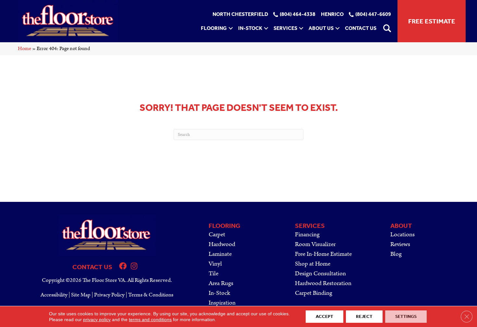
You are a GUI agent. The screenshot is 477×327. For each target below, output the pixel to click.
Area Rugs (221, 283)
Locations (402, 234)
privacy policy (97, 319)
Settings (406, 316)
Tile (213, 273)
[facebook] (123, 267)
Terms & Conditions (150, 295)
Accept (324, 316)
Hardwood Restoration (323, 283)
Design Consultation (320, 273)
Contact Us (360, 28)
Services (285, 28)
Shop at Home (312, 263)
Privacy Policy (109, 295)
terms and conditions (150, 319)
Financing (307, 234)
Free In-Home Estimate (323, 254)
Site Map (81, 295)
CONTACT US (92, 267)
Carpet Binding (313, 293)
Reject (364, 316)
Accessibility (54, 295)
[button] (231, 28)
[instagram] (134, 267)
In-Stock (250, 28)
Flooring (214, 28)
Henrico (332, 14)
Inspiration (222, 302)
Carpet (217, 234)
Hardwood (222, 244)
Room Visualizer (315, 244)
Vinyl (215, 263)
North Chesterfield (240, 14)
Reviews (400, 244)
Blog (396, 254)
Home (24, 48)
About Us (321, 28)
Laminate (220, 254)
